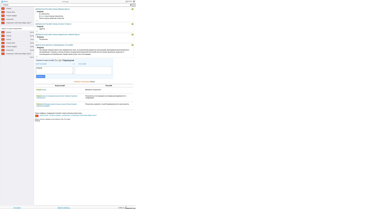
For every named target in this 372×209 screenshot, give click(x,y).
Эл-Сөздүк (65, 1)
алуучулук (9, 19)
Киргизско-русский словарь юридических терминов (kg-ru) (59, 34)
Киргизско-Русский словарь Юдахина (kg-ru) (54, 9)
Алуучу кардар (11, 15)
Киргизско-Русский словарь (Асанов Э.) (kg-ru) (54, 24)
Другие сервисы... (64, 208)
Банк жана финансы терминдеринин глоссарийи (55, 45)
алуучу (20, 32)
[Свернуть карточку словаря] (132, 9)
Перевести (41, 76)
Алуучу (8, 8)
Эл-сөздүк (17, 208)
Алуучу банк (10, 12)
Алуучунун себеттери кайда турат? (18, 23)
